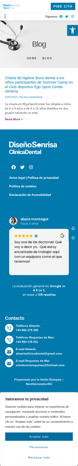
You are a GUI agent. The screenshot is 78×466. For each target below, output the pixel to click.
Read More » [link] (14, 119)
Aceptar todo (39, 436)
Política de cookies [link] (22, 186)
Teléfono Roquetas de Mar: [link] (35, 337)
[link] (72, 30)
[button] (5, 16)
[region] (39, 429)
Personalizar (39, 447)
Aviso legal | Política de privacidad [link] (34, 177)
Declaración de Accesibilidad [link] (30, 195)
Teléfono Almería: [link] (28, 325)
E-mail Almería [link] (26, 349)
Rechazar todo (39, 457)
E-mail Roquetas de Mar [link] (33, 360)
